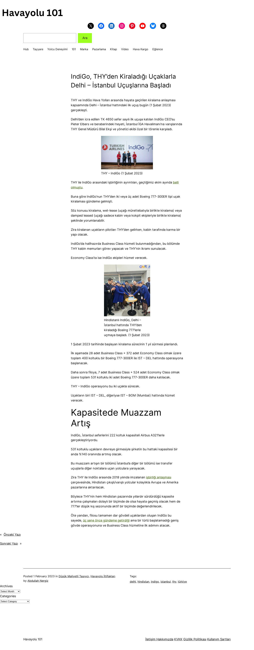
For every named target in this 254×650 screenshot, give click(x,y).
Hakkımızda (164, 639)
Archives (6, 586)
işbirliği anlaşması (158, 477)
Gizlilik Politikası (194, 639)
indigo (155, 581)
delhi (133, 581)
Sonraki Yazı (9, 543)
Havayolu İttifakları (103, 576)
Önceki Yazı (12, 534)
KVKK (178, 639)
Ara (84, 38)
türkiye (182, 581)
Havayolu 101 (32, 639)
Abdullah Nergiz (37, 580)
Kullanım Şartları (219, 639)
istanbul (166, 581)
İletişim (150, 639)
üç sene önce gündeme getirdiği (106, 520)
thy (174, 581)
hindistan (143, 581)
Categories (8, 596)
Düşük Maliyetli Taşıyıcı (74, 576)
